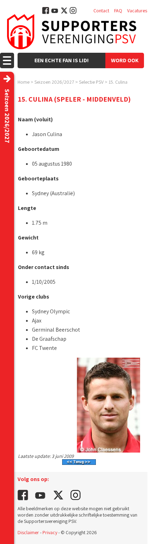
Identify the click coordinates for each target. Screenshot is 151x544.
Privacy (49, 532)
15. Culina (118, 82)
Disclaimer (28, 532)
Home (23, 82)
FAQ (118, 10)
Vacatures (137, 10)
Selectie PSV (91, 82)
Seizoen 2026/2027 (54, 82)
